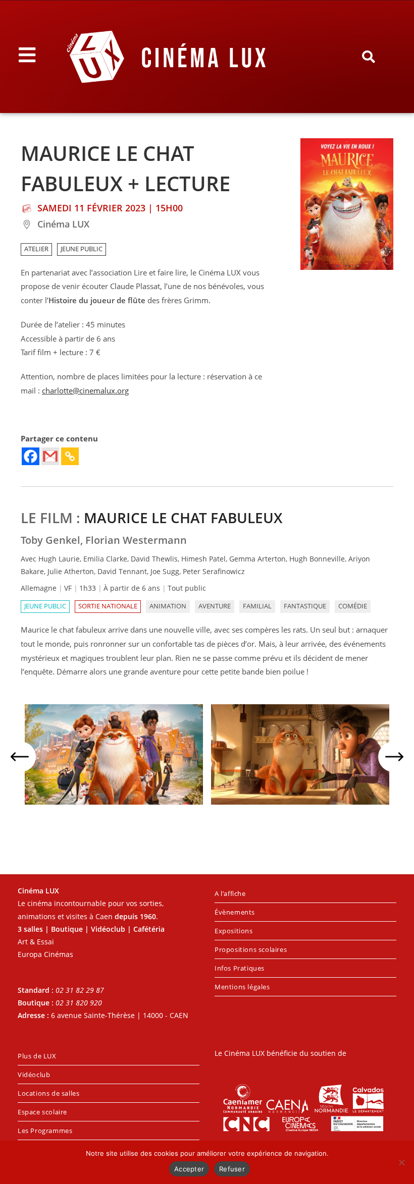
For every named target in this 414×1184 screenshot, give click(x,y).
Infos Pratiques (240, 968)
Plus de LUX (37, 1055)
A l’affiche (230, 893)
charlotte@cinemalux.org (85, 390)
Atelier (36, 249)
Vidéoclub (34, 1074)
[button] (368, 57)
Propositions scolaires (251, 949)
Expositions (234, 930)
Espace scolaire (42, 1111)
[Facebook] (30, 456)
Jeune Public (81, 249)
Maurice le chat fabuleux (183, 517)
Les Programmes (45, 1130)
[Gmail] (50, 456)
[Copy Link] (70, 456)
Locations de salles (48, 1093)
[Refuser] (401, 1162)
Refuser (232, 1169)
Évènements (235, 912)
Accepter (189, 1169)
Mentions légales (242, 986)
